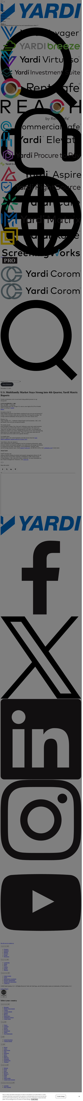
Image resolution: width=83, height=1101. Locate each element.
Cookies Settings (61, 1096)
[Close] (79, 1096)
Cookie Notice (34, 1099)
